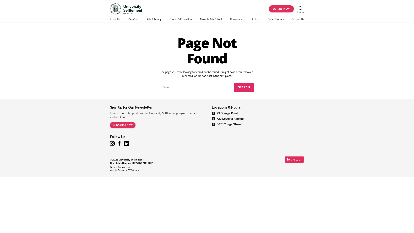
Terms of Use (124, 167)
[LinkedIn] (127, 143)
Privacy (113, 167)
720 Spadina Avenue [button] (230, 118)
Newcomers (236, 19)
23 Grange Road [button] (227, 113)
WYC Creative (134, 170)
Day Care (133, 19)
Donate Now (281, 9)
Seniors (255, 19)
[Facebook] (120, 143)
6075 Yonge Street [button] (229, 124)
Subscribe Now (123, 125)
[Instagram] (113, 143)
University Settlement (131, 159)
